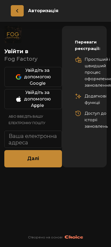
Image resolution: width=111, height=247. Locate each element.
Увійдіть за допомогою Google (37, 77)
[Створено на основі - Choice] (74, 237)
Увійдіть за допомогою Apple (37, 99)
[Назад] (17, 10)
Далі (33, 158)
